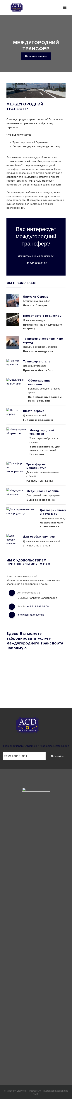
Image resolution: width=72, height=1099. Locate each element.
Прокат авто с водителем (42, 315)
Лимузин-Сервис (35, 296)
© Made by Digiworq (15, 1090)
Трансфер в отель (36, 361)
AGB (35, 1093)
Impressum (35, 1090)
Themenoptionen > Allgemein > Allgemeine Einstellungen (36, 745)
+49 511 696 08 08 (36, 263)
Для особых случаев (39, 536)
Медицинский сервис (43, 491)
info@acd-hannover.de (31, 614)
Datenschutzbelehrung (56, 1090)
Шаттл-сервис (33, 410)
